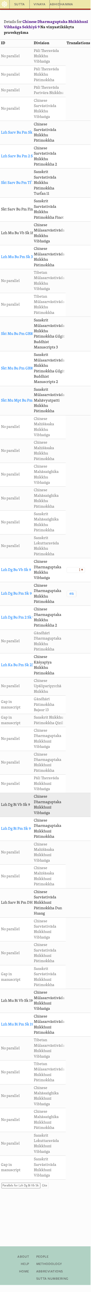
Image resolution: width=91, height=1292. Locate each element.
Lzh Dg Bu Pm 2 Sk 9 (17, 618)
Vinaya (39, 4)
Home (24, 1271)
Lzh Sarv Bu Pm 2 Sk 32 (20, 156)
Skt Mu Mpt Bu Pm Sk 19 (21, 401)
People (42, 1257)
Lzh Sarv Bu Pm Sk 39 (19, 133)
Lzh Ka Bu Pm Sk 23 (17, 665)
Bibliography (48, 1286)
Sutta (19, 4)
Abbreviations (49, 1271)
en (72, 594)
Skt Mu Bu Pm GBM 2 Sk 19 (23, 368)
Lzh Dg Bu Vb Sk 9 (16, 570)
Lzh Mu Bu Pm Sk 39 (18, 257)
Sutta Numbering (52, 1279)
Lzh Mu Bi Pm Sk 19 (17, 1024)
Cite (44, 1185)
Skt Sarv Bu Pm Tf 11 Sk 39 (23, 183)
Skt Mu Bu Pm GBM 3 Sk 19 (23, 334)
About (23, 1257)
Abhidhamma (55, 4)
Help (25, 1264)
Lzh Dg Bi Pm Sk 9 (16, 829)
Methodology (49, 1264)
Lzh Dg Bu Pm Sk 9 (16, 594)
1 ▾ (81, 570)
